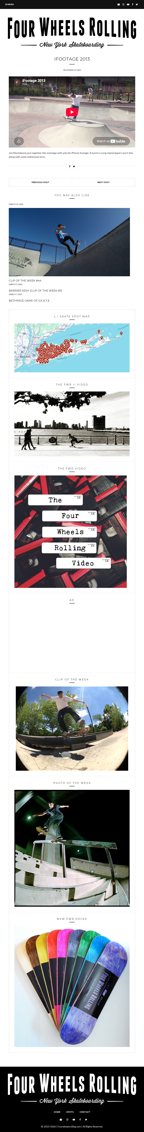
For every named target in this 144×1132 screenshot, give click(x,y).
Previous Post (40, 182)
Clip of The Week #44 (25, 280)
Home (57, 1112)
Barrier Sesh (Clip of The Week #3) (35, 290)
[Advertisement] (72, 639)
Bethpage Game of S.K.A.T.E (29, 300)
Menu (10, 4)
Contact (85, 1112)
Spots (70, 1112)
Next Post (103, 182)
